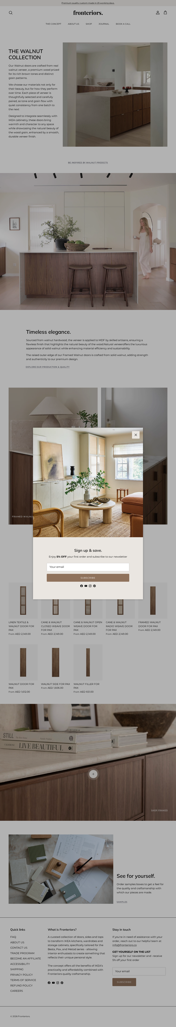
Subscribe (88, 577)
